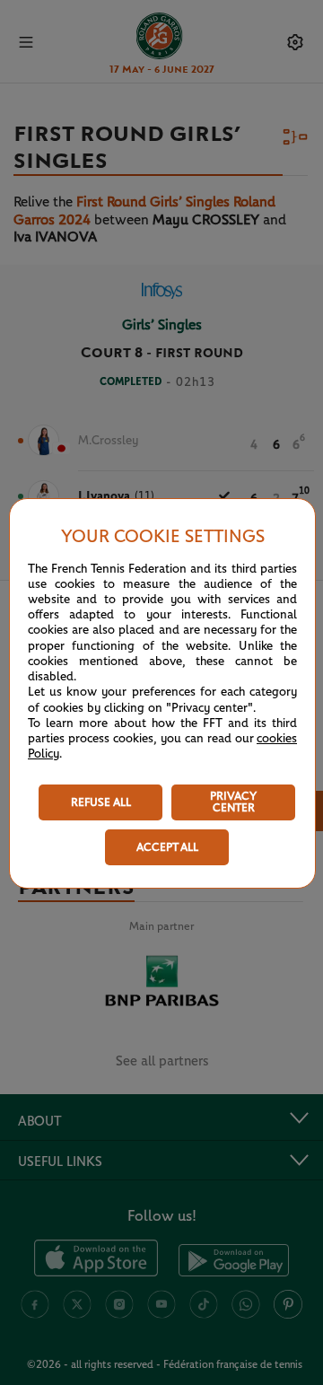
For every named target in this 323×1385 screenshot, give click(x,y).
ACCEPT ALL (167, 848)
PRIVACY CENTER (233, 802)
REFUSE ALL (101, 803)
